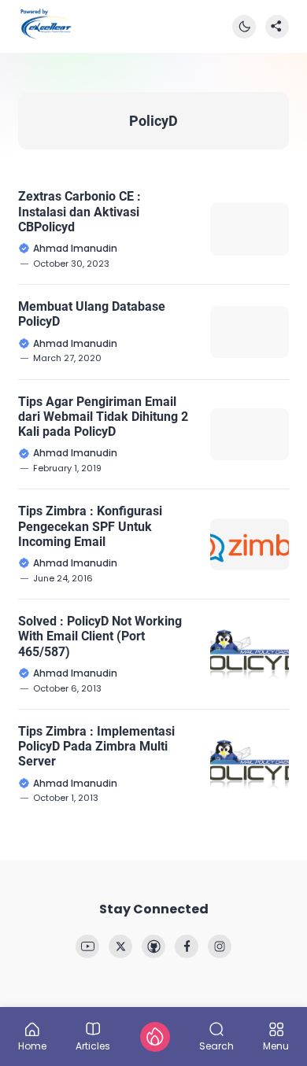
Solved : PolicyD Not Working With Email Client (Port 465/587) (100, 636)
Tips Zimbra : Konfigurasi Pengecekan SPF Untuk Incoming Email (90, 525)
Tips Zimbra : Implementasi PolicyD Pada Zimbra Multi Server (96, 746)
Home (32, 1045)
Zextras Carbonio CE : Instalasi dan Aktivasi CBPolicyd (79, 211)
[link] (87, 946)
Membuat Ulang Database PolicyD (91, 314)
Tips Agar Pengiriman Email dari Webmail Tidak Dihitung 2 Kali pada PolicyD (103, 416)
